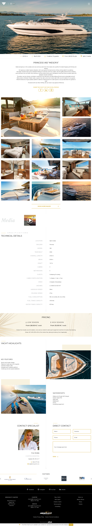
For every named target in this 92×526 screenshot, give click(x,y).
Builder (39, 244)
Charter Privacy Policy (38, 517)
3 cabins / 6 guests (53, 56)
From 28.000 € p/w (71, 56)
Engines (39, 285)
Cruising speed (36, 293)
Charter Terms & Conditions (52, 517)
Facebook (31, 489)
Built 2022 (37, 56)
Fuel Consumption (35, 297)
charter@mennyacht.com (34, 499)
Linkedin (63, 489)
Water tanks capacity (34, 304)
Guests (39, 274)
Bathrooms (38, 271)
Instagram (42, 489)
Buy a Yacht (58, 497)
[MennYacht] (4, 4)
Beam (40, 259)
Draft (40, 263)
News (80, 501)
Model (39, 248)
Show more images (44, 206)
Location (39, 241)
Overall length (36, 256)
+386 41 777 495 (34, 507)
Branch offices (80, 499)
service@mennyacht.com (34, 506)
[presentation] (1, 478)
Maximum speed (36, 289)
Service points (57, 504)
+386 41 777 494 (35, 462)
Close (71, 524)
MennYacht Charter (11, 497)
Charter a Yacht (57, 501)
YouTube (53, 489)
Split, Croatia (87, 56)
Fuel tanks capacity (34, 300)
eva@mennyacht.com (34, 463)
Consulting (57, 506)
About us (80, 497)
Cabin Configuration (34, 278)
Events (80, 504)
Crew (40, 282)
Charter (34, 497)
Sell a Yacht (57, 499)
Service (34, 504)
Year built (38, 252)
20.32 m (25, 56)
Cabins (39, 267)
